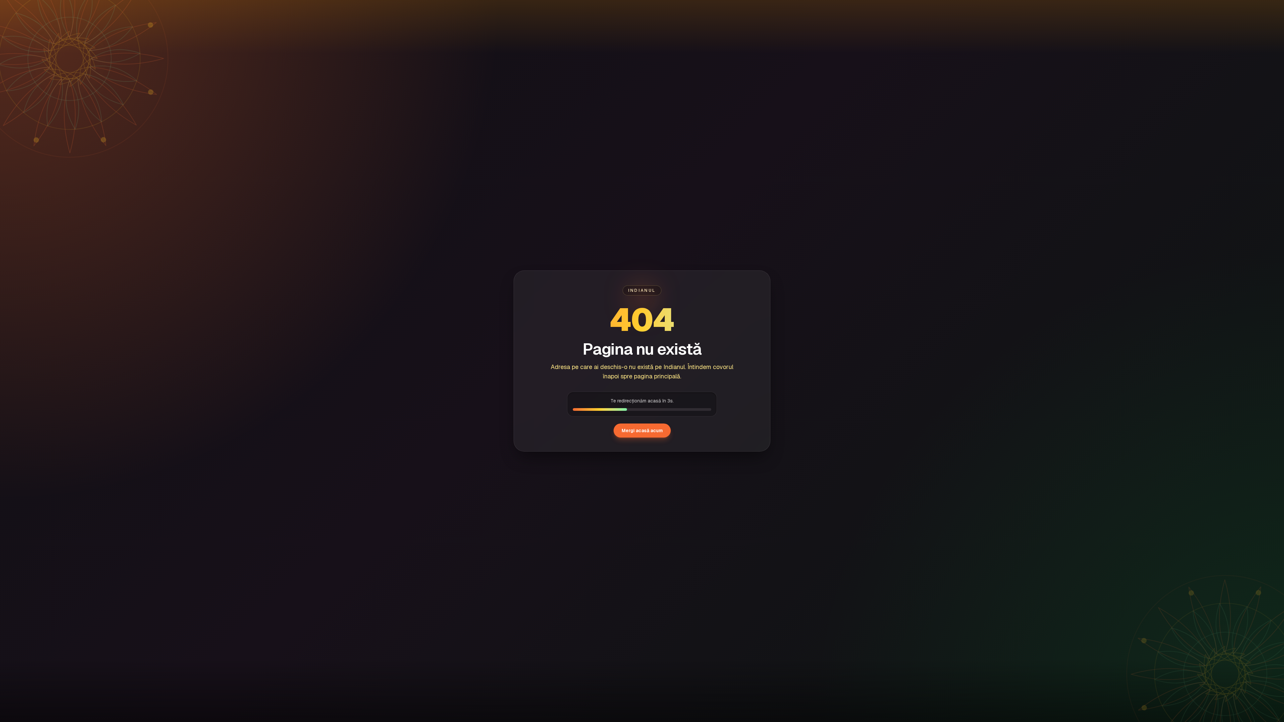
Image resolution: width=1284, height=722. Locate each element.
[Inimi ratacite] (1134, 588)
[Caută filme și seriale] (1106, 10)
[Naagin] (543, 588)
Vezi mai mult (1208, 525)
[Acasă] (70, 10)
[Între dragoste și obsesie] (937, 588)
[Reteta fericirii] (740, 588)
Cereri (165, 9)
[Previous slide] (25, 588)
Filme (106, 9)
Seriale (135, 9)
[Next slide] (1258, 588)
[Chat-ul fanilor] (1225, 10)
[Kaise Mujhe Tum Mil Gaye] (150, 588)
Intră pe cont (1192, 10)
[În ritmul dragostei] (346, 588)
